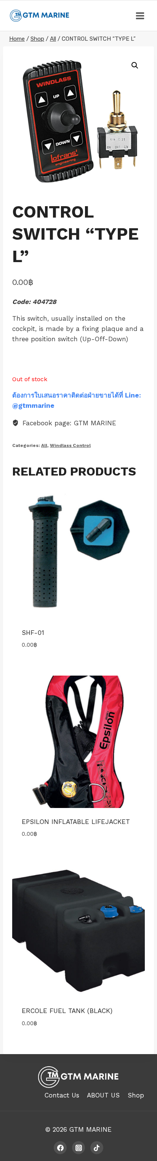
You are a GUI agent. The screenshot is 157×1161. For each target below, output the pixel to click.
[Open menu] (140, 15)
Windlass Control (70, 445)
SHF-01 (33, 632)
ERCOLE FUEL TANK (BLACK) (67, 1011)
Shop (136, 1095)
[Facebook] (60, 1147)
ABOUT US (103, 1095)
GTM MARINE (90, 1129)
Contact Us (62, 1095)
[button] (135, 65)
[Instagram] (78, 1147)
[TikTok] (96, 1147)
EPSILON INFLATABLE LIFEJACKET (76, 821)
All (44, 445)
